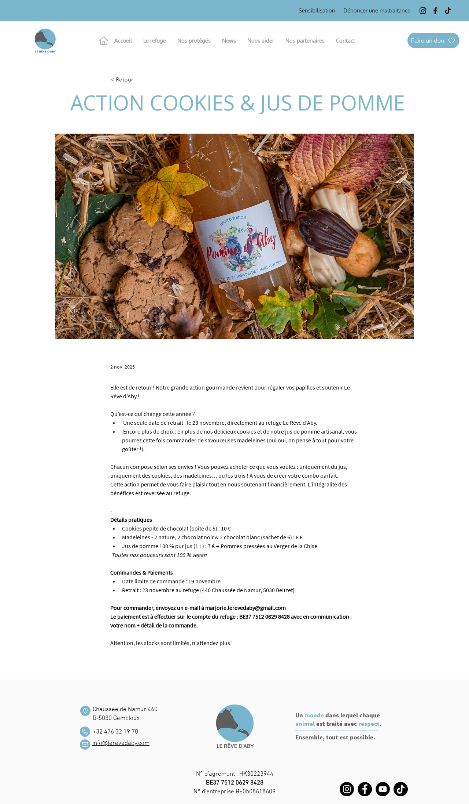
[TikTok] (447, 10)
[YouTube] (383, 789)
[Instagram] (422, 10)
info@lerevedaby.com (120, 743)
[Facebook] (435, 10)
